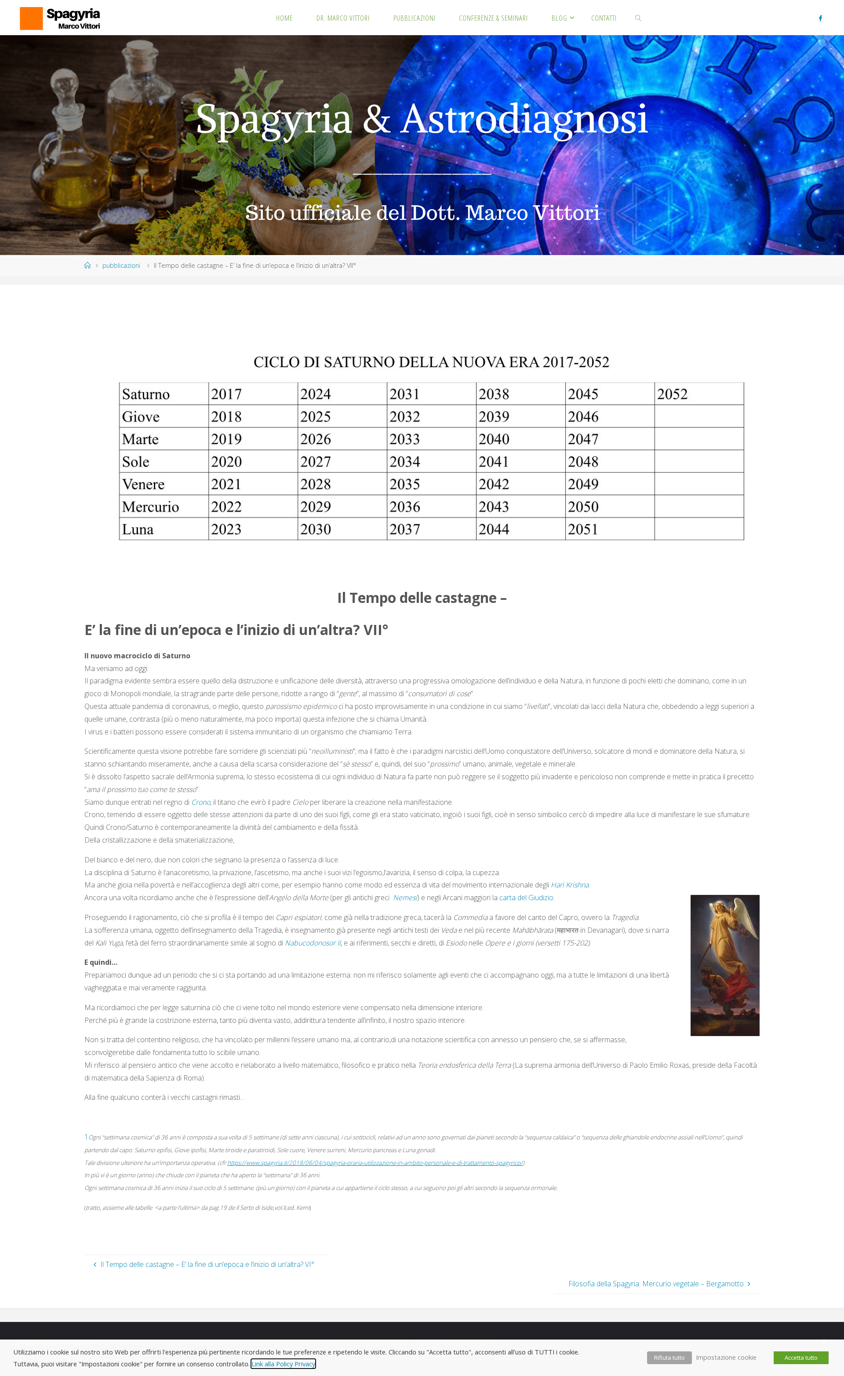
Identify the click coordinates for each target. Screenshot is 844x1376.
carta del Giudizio (526, 897)
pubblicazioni (121, 265)
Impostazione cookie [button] (726, 1357)
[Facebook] (820, 18)
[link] (639, 17)
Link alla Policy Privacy (283, 1363)
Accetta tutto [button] (801, 1357)
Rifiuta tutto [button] (669, 1357)
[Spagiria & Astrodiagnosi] (59, 17)
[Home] (87, 265)
